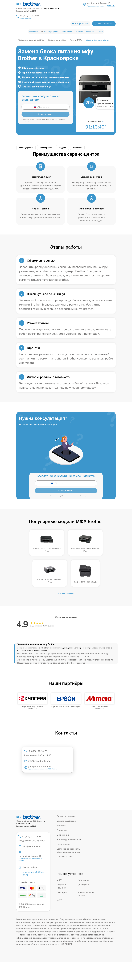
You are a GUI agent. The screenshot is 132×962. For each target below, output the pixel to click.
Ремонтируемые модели (69, 839)
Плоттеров (62, 892)
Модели (62, 147)
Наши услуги (63, 844)
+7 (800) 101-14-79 (29, 15)
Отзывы (100, 31)
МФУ (59, 880)
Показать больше (66, 593)
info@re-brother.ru (31, 846)
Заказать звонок (105, 23)
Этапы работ (45, 147)
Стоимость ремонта (66, 816)
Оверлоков (83, 884)
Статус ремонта (82, 23)
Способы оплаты (65, 856)
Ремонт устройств (51, 31)
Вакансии (79, 31)
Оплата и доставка (66, 821)
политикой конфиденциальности (84, 496)
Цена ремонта (67, 31)
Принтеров (83, 880)
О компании (33, 31)
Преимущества (26, 147)
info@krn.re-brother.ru (39, 761)
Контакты (90, 31)
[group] (32, 701)
